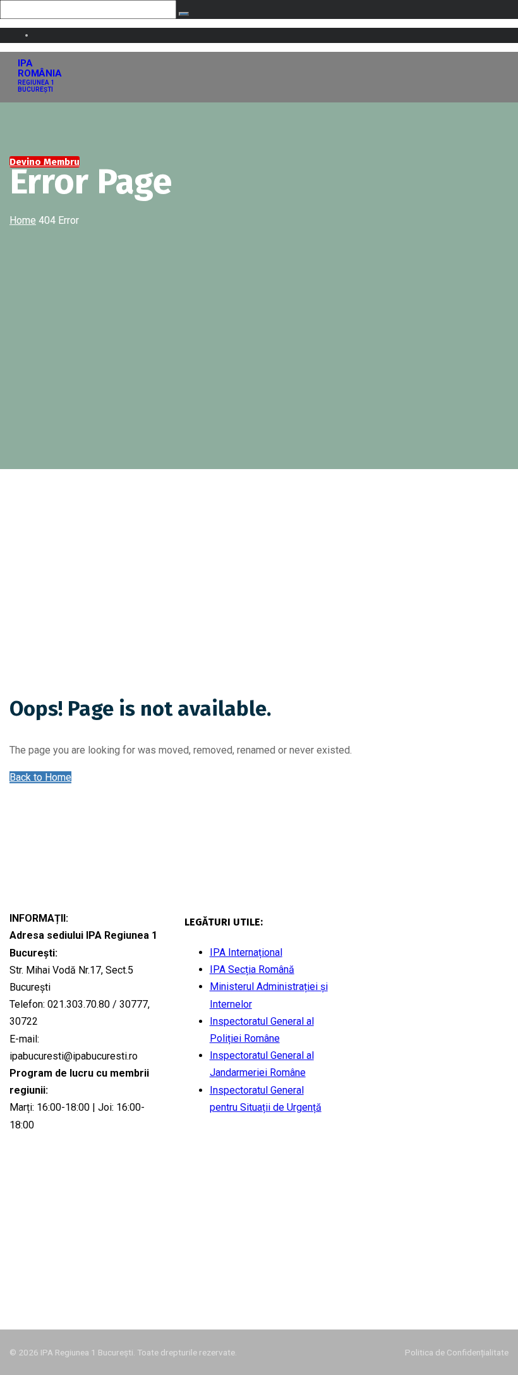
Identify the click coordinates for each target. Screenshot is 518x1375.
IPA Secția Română (252, 969)
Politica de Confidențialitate (457, 1352)
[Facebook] (22, 1276)
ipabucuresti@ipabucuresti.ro (424, 949)
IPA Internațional (246, 952)
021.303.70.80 (393, 974)
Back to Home (40, 777)
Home (22, 220)
